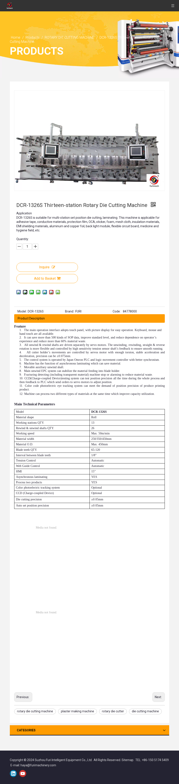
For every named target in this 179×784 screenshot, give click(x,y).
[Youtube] (22, 773)
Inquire (44, 267)
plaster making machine (77, 711)
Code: (116, 311)
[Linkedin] (13, 773)
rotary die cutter (113, 711)
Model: (22, 311)
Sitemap (127, 760)
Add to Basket (45, 278)
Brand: (69, 311)
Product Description (31, 318)
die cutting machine (145, 711)
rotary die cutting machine (35, 711)
